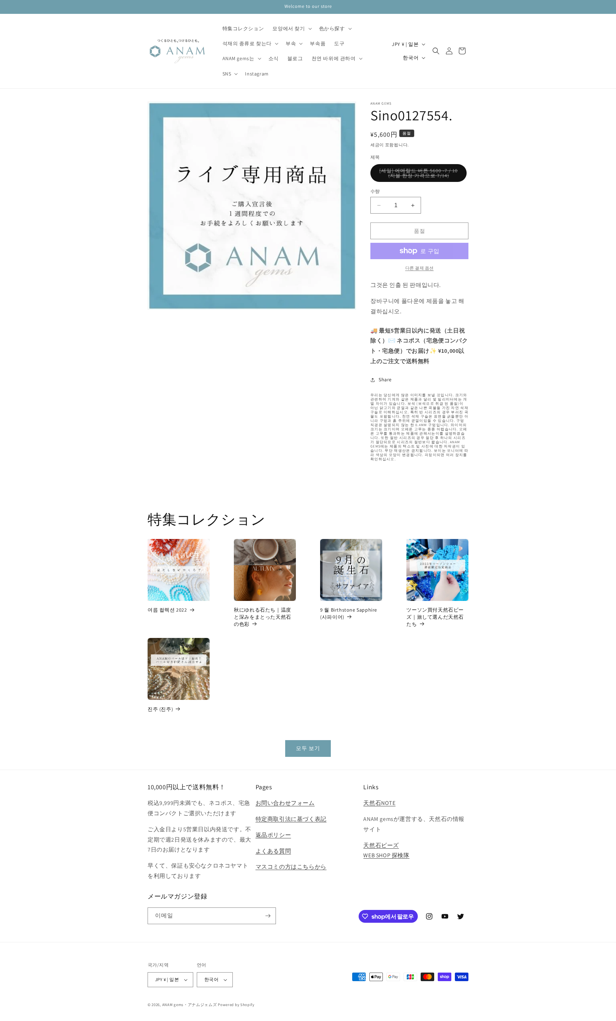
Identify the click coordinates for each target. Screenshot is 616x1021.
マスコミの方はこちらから (291, 866)
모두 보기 (308, 748)
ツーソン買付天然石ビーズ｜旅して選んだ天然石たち (435, 617)
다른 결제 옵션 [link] (419, 268)
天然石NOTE (379, 803)
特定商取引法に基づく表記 (291, 819)
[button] (291, 28)
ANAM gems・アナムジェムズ (189, 1004)
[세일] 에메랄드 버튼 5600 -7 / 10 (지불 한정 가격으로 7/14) (418, 174)
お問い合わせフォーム (285, 803)
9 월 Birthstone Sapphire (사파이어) (348, 613)
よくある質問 (273, 851)
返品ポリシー (273, 835)
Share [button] (385, 379)
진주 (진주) (160, 709)
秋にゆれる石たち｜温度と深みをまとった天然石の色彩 (262, 617)
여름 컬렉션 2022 (167, 610)
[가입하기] (268, 915)
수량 (375, 191)
